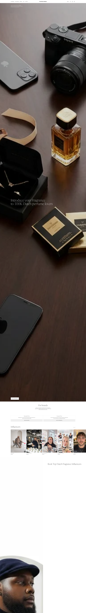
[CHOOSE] (24, 451)
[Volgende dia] (74, 442)
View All (74, 427)
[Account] (72, 2)
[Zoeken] (70, 2)
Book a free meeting (59, 420)
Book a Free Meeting (15, 398)
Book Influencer (26, 420)
